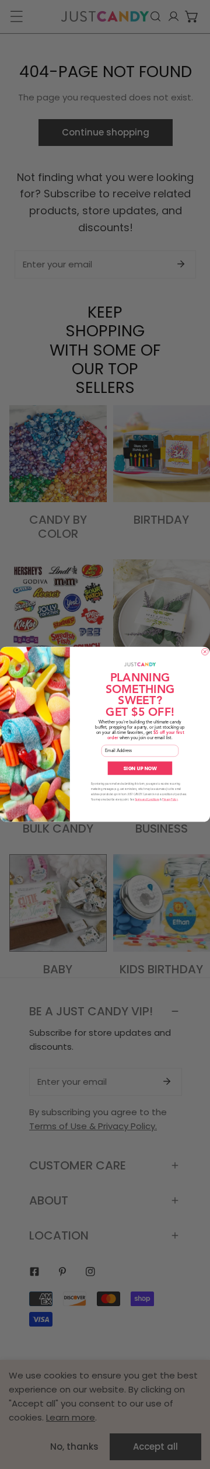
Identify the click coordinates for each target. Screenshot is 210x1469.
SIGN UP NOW (140, 768)
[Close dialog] (205, 652)
